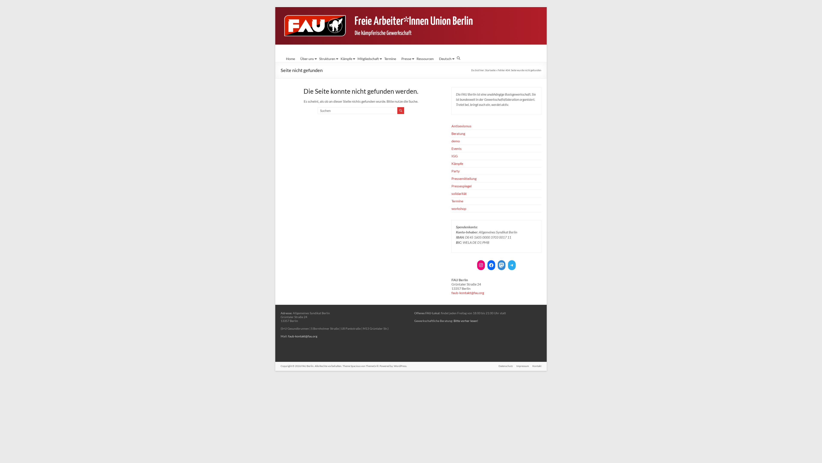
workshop (458, 208)
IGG (454, 156)
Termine (390, 59)
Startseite (490, 70)
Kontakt (536, 366)
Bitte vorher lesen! (466, 321)
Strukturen (327, 59)
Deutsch (445, 59)
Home (290, 59)
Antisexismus (461, 126)
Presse (406, 59)
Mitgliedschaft (368, 59)
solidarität (459, 193)
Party (455, 171)
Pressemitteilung (464, 178)
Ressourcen (425, 59)
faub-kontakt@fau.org (467, 293)
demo (455, 141)
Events (456, 148)
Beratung (458, 133)
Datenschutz (506, 366)
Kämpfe (346, 59)
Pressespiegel (461, 186)
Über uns (307, 59)
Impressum (522, 366)
